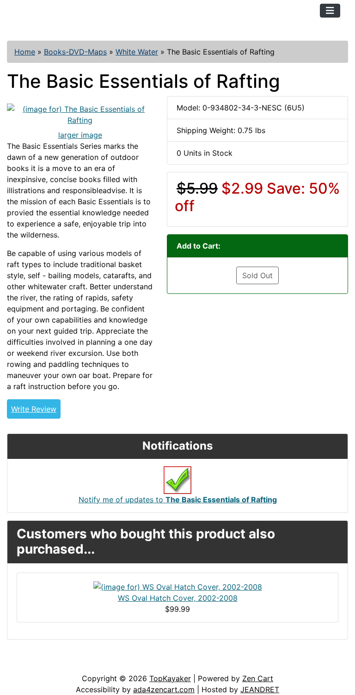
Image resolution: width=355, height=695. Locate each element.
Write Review (33, 409)
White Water (137, 51)
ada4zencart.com (164, 689)
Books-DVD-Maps (75, 51)
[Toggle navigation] (330, 11)
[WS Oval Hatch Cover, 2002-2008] (177, 586)
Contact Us (77, 663)
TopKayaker (170, 678)
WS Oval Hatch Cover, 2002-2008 (178, 598)
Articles (28, 663)
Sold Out (257, 275)
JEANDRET (259, 689)
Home (24, 51)
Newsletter (132, 663)
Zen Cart (257, 678)
